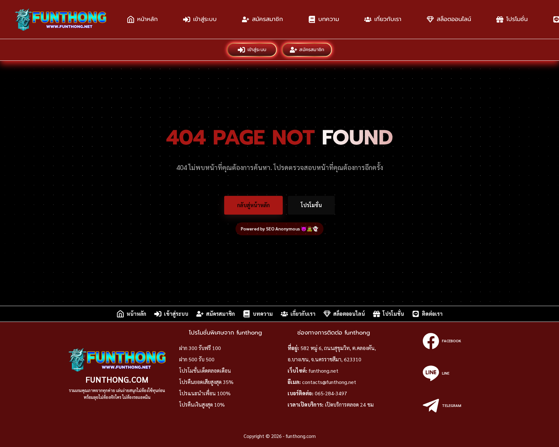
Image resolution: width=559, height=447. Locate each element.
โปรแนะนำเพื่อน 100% (205, 393)
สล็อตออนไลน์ (454, 19)
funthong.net (323, 370)
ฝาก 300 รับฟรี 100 (200, 348)
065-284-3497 (331, 393)
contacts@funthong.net (329, 381)
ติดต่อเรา (432, 313)
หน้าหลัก (147, 19)
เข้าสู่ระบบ (205, 19)
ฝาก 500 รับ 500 (196, 359)
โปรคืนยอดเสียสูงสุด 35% (206, 381)
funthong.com (116, 379)
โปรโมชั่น (517, 19)
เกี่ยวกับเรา (387, 19)
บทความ (328, 19)
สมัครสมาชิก (267, 19)
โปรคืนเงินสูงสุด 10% (202, 404)
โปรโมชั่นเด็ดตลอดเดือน (205, 370)
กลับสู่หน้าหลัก (253, 205)
